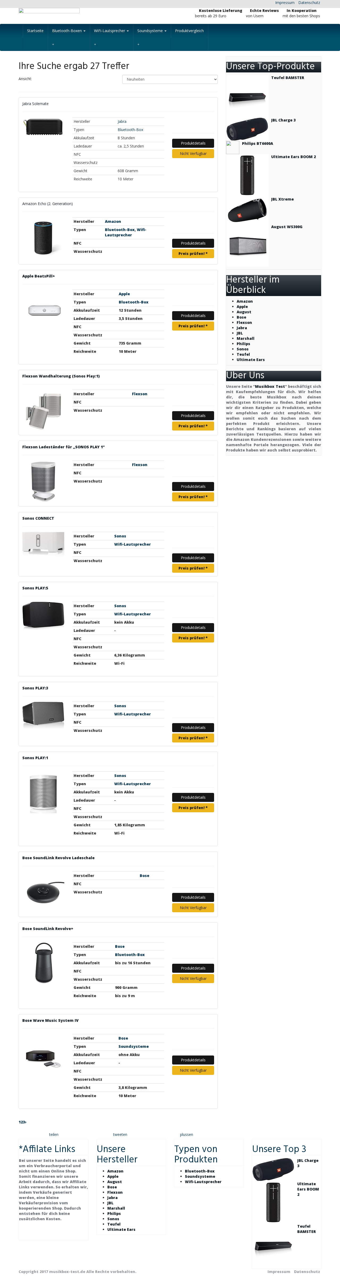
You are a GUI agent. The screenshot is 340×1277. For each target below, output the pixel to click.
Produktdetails (193, 143)
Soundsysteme (150, 30)
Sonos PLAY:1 (35, 757)
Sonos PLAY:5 (35, 587)
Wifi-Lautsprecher (125, 232)
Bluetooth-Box (130, 129)
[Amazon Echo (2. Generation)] (43, 238)
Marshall (245, 338)
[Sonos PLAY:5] (43, 616)
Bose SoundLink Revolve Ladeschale (58, 857)
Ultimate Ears (251, 359)
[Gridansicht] (40, 79)
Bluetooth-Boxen (67, 30)
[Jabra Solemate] (43, 127)
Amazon (113, 221)
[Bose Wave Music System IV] (43, 1055)
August (244, 311)
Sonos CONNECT (38, 518)
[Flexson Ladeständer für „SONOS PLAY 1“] (43, 482)
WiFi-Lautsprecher (110, 30)
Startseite (35, 30)
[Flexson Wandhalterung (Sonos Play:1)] (43, 411)
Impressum (285, 2)
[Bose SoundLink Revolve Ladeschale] (43, 892)
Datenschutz (309, 2)
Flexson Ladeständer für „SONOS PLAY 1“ (63, 446)
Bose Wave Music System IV (50, 1020)
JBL (240, 333)
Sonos (120, 535)
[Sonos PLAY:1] (43, 792)
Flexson (139, 393)
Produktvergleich (189, 30)
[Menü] (66, 16)
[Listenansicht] (54, 79)
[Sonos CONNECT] (43, 545)
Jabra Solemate (35, 103)
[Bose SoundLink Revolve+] (43, 963)
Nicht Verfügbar (193, 153)
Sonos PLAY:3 (35, 687)
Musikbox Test (270, 386)
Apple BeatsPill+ (38, 276)
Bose (144, 875)
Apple (124, 293)
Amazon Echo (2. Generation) (47, 203)
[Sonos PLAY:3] (43, 715)
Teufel (243, 354)
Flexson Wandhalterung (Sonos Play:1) (61, 376)
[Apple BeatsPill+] (43, 311)
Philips (243, 343)
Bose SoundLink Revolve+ (47, 928)
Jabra (122, 121)
